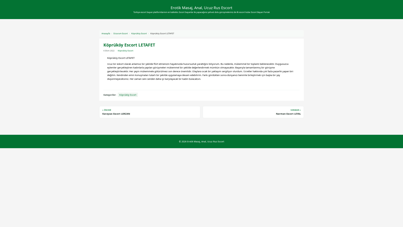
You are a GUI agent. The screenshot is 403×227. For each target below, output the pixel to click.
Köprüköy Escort (139, 33)
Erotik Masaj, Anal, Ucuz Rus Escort (201, 7)
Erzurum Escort (121, 33)
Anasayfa (106, 33)
